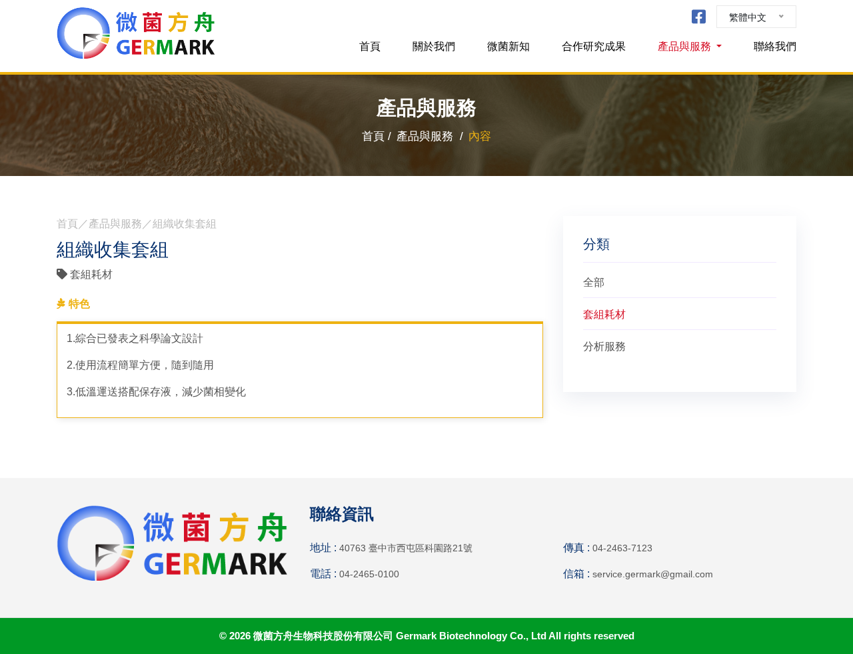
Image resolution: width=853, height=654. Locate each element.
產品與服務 (686, 46)
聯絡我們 (775, 46)
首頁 (370, 46)
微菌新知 (508, 46)
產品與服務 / (430, 136)
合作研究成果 (594, 46)
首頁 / (376, 136)
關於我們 (434, 46)
